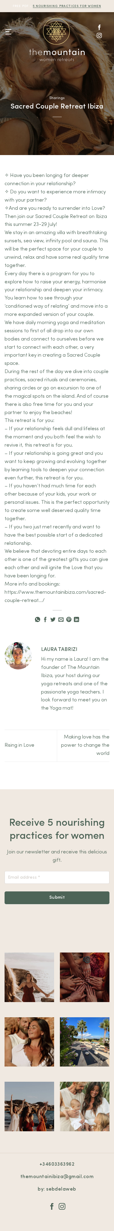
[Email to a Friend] (61, 620)
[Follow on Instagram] (99, 36)
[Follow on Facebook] (99, 28)
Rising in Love (19, 745)
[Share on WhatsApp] (37, 620)
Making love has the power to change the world (85, 745)
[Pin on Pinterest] (68, 620)
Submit (57, 897)
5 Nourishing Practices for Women (67, 6)
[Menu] (8, 32)
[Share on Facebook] (45, 620)
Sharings (57, 98)
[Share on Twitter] (53, 620)
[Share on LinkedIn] (76, 620)
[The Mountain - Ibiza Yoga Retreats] (57, 39)
